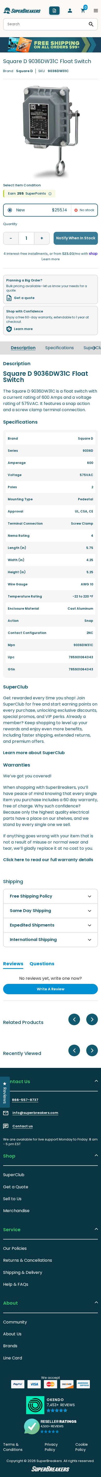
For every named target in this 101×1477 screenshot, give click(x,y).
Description (23, 348)
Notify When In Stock (75, 238)
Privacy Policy (51, 1447)
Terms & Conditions (13, 1447)
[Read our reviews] (50, 1426)
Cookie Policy (81, 1447)
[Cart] (82, 10)
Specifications (59, 348)
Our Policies (15, 1248)
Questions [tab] (42, 964)
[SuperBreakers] (22, 10)
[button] (61, 1407)
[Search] (91, 24)
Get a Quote (15, 1187)
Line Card (12, 1358)
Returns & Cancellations (27, 1260)
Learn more (23, 329)
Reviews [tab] (13, 964)
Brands (10, 1346)
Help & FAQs (15, 1284)
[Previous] (74, 1019)
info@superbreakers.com (35, 1113)
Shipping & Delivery (22, 1272)
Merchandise (16, 1211)
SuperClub (13, 1175)
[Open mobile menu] (95, 10)
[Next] (94, 348)
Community (15, 1322)
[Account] (70, 10)
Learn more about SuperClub (34, 753)
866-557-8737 (25, 1100)
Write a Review (59, 990)
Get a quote (24, 298)
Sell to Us (12, 1199)
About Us (12, 1334)
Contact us (22, 1126)
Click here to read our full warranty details (48, 860)
